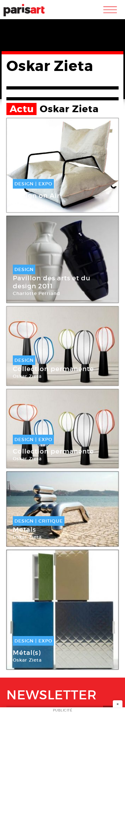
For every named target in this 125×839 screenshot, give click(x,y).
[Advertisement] (62, 775)
